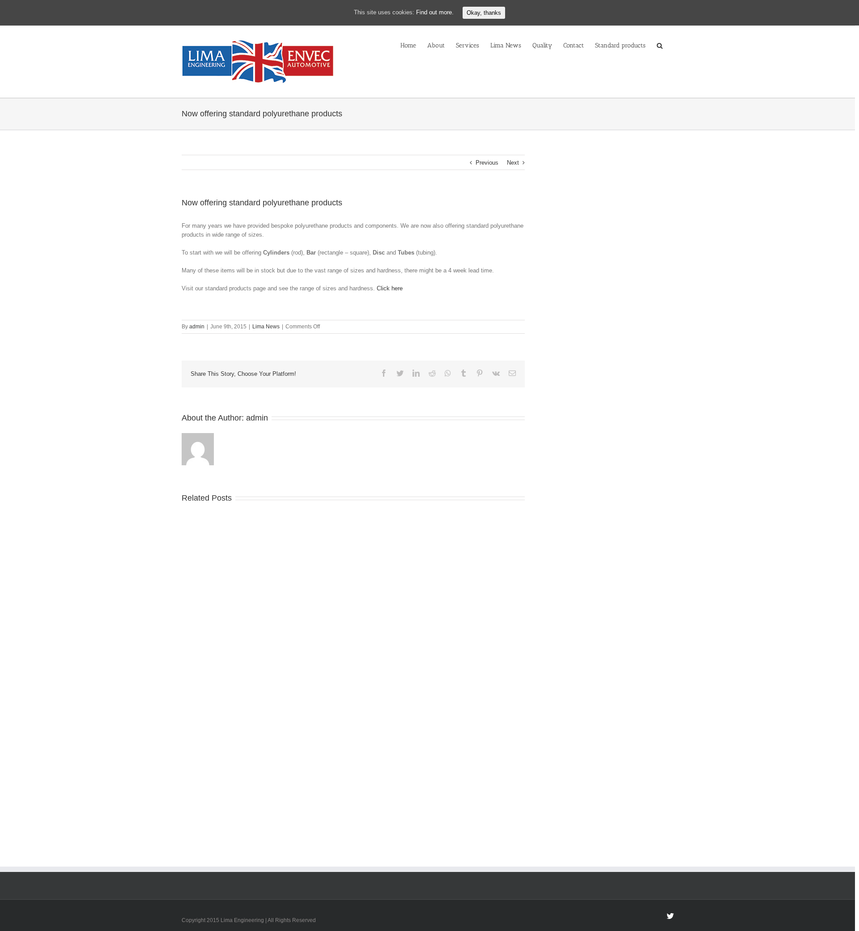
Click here (390, 288)
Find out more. (435, 12)
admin (196, 326)
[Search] (660, 45)
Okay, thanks (484, 12)
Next (513, 162)
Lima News (266, 326)
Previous (487, 162)
